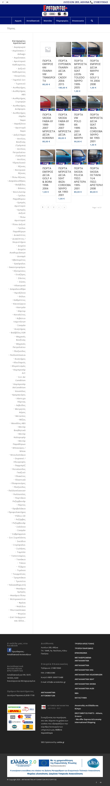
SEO (43, 742)
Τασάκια (20, 559)
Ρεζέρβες (20, 519)
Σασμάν (21, 325)
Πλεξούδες (19, 351)
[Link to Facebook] (3, 2)
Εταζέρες (20, 274)
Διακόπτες (19, 235)
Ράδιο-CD (20, 515)
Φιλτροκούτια (17, 599)
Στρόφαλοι (19, 544)
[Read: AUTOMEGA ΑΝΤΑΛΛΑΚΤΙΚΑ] (43, 707)
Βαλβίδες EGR (18, 332)
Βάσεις (21, 188)
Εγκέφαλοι (19, 263)
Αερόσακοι (19, 57)
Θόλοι (22, 296)
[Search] (92, 20)
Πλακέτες (20, 476)
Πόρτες (21, 504)
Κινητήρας (19, 329)
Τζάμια (21, 566)
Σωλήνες (20, 548)
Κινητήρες (20, 358)
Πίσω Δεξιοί (18, 224)
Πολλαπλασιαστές (20, 355)
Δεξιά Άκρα (19, 134)
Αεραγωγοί (19, 47)
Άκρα (22, 120)
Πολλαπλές (19, 494)
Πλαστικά (20, 479)
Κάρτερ (21, 311)
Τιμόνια (21, 570)
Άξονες (21, 166)
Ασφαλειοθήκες (17, 180)
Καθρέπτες (19, 300)
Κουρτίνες (19, 75)
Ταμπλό (21, 552)
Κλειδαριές (19, 362)
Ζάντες (21, 278)
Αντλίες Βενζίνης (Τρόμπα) (20, 142)
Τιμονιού (20, 83)
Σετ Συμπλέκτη (17, 537)
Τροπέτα (20, 581)
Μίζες (22, 419)
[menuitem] (18, 20)
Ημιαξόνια (19, 292)
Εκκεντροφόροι (17, 267)
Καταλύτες (19, 314)
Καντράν (20, 307)
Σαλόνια (20, 526)
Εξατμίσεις (19, 270)
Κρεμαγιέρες (18, 394)
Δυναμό (21, 256)
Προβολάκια (18, 508)
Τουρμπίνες (19, 573)
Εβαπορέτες (18, 259)
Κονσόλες (20, 391)
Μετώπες (20, 415)
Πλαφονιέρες (18, 483)
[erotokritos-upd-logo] (55, 10)
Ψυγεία (21, 613)
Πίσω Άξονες (18, 177)
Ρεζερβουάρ (19, 522)
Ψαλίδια (20, 606)
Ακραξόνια (19, 123)
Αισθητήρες (19, 87)
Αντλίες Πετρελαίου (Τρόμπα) (19, 152)
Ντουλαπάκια (17, 454)
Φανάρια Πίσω (17, 595)
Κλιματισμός (18, 366)
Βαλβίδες (20, 184)
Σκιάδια (21, 541)
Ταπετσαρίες (18, 555)
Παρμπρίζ (20, 465)
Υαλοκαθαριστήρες (19, 584)
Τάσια (22, 562)
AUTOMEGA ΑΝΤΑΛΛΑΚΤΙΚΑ (58, 705)
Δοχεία (21, 245)
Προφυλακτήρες (17, 512)
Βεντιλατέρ (19, 191)
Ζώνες (22, 281)
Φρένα (22, 602)
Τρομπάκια (19, 577)
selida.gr (60, 742)
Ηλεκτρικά (19, 285)
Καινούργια (19, 303)
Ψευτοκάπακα (17, 609)
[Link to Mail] (7, 2)
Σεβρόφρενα (18, 533)
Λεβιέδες (20, 405)
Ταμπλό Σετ (18, 79)
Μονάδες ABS (18, 423)
